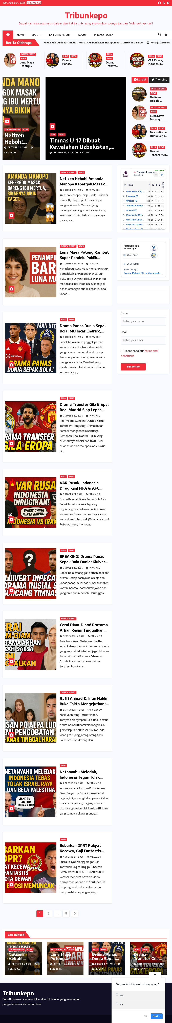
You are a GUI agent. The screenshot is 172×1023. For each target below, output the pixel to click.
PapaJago (85, 153)
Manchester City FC (135, 191)
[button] (159, 34)
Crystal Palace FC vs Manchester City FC (146, 273)
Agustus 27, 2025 (73, 857)
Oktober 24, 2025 (73, 264)
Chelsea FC (131, 201)
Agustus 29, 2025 (73, 783)
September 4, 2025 (74, 636)
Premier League (146, 172)
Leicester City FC (134, 224)
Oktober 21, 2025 (73, 494)
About (82, 34)
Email (124, 332)
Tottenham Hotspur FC (135, 205)
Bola (107, 56)
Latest (141, 79)
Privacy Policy (103, 34)
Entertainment (60, 34)
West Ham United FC (135, 220)
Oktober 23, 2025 (73, 337)
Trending (161, 79)
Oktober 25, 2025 (18, 148)
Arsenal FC (131, 210)
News (20, 34)
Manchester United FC (135, 215)
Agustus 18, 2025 (63, 153)
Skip (146, 1016)
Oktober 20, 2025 (73, 568)
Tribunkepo (86, 15)
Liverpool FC (132, 196)
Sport (36, 34)
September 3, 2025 (74, 710)
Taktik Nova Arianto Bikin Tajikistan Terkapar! (83, 143)
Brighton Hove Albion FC (135, 229)
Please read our (139, 354)
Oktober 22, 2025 (73, 416)
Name (124, 313)
